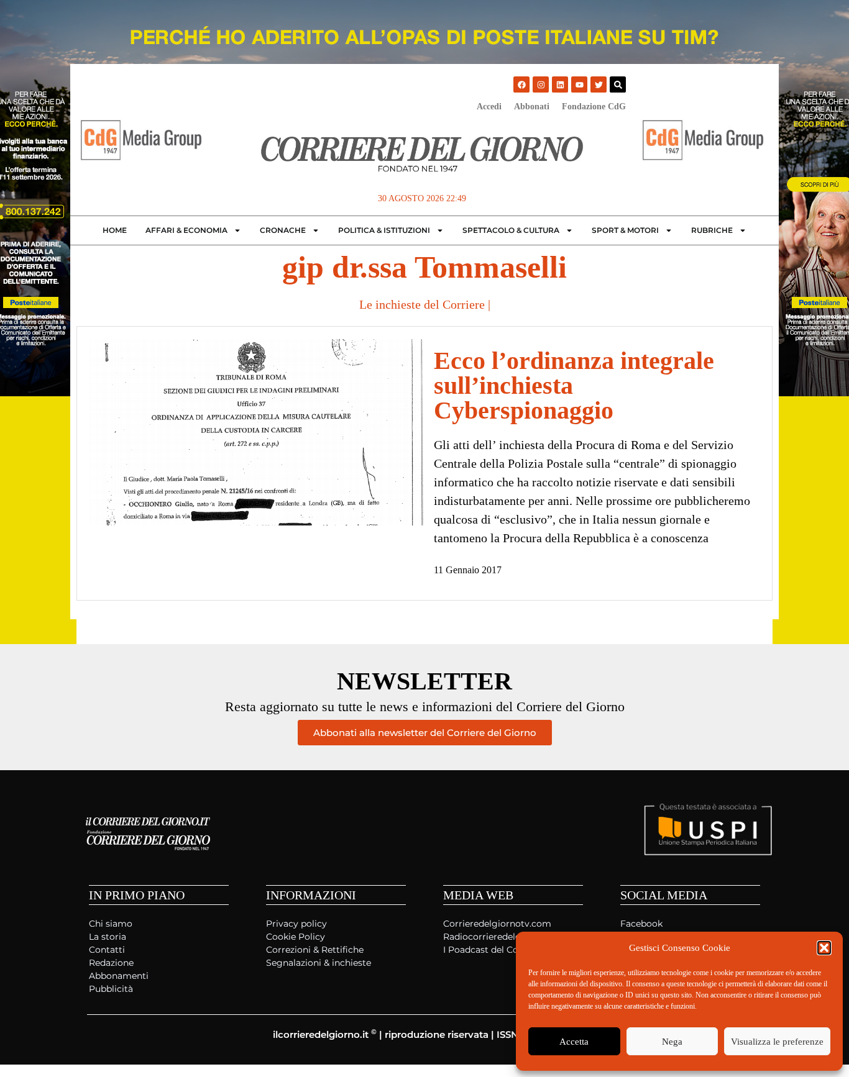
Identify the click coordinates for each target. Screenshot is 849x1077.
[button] (824, 948)
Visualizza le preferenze (777, 1042)
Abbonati (531, 106)
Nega (672, 1042)
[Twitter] (598, 84)
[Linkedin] (560, 84)
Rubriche (712, 230)
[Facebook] (521, 84)
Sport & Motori (625, 230)
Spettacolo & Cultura (510, 230)
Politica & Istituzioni (384, 230)
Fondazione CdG (594, 106)
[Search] (618, 84)
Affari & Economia (186, 230)
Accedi (489, 106)
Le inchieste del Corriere (422, 304)
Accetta (574, 1042)
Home (115, 230)
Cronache (283, 230)
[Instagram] (541, 84)
